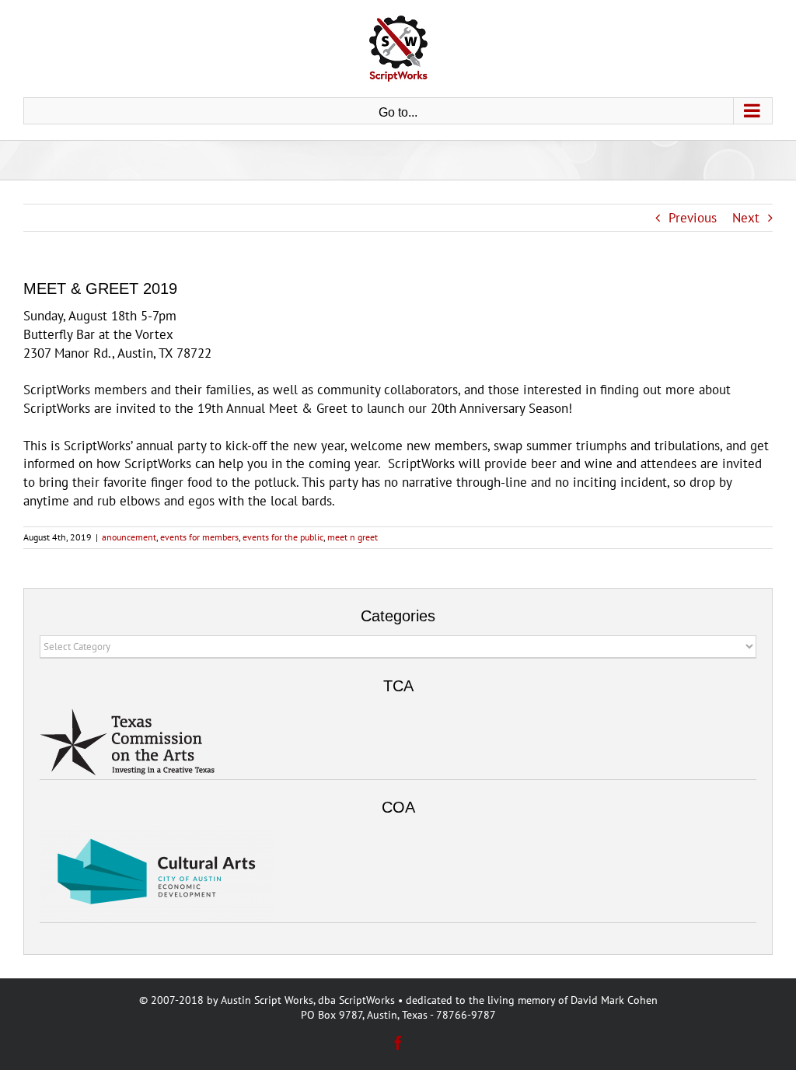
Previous (693, 217)
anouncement (129, 537)
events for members (199, 537)
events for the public (283, 537)
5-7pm (158, 315)
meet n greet (352, 537)
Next (745, 217)
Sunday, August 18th (80, 315)
